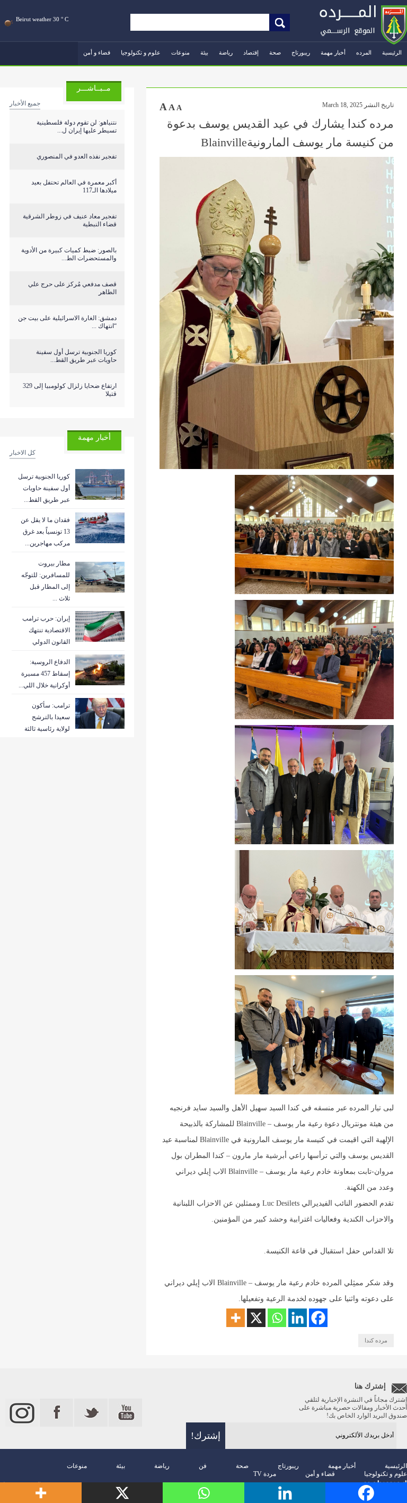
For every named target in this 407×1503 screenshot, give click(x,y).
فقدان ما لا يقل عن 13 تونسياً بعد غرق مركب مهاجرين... (45, 531)
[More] (235, 1318)
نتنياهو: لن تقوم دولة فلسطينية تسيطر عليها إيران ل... (77, 126)
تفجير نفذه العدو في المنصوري (77, 156)
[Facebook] (318, 1318)
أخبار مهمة (333, 52)
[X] (256, 1318)
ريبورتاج (300, 52)
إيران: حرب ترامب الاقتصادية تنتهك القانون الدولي (46, 630)
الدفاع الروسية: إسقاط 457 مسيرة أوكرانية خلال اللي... (44, 673)
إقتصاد (251, 52)
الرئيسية (392, 52)
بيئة (204, 52)
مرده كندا (376, 1340)
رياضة (226, 52)
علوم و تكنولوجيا (141, 52)
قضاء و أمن (96, 52)
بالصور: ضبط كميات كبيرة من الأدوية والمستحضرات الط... (69, 254)
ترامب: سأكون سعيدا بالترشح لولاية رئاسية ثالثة (47, 717)
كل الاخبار (23, 452)
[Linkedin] (297, 1318)
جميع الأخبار (25, 103)
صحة (275, 52)
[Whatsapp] (277, 1318)
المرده (363, 52)
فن (203, 1466)
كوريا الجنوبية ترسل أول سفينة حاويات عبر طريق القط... (76, 356)
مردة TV (264, 1474)
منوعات (180, 52)
